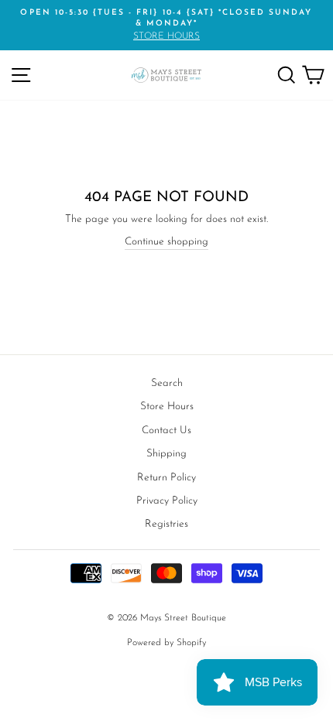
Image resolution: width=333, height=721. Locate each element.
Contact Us (166, 430)
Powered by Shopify (166, 643)
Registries (166, 524)
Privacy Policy (166, 501)
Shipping (166, 454)
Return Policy (166, 478)
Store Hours (167, 407)
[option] (166, 25)
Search (167, 383)
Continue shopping (166, 242)
